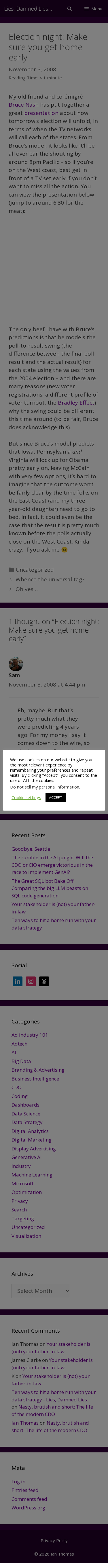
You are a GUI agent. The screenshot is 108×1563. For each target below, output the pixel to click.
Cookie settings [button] (26, 797)
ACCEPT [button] (55, 797)
